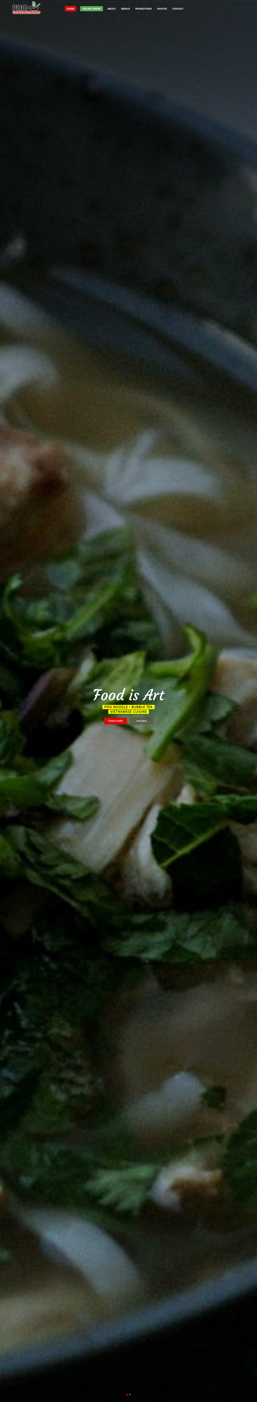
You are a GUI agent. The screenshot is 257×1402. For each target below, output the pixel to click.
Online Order (91, 8)
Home (70, 8)
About (111, 8)
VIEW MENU (141, 721)
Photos (162, 8)
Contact (177, 8)
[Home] (25, 8)
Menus (125, 8)
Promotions (143, 8)
